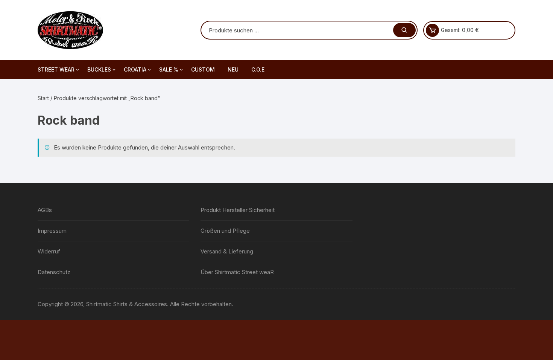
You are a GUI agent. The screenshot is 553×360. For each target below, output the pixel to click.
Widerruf (49, 251)
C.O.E (257, 69)
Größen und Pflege (225, 230)
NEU (233, 69)
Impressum (52, 230)
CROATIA (135, 69)
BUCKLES (99, 69)
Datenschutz (54, 272)
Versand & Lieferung (227, 251)
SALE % (168, 69)
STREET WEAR (56, 69)
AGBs (45, 210)
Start (43, 98)
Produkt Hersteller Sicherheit (238, 210)
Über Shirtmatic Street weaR (237, 272)
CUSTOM (203, 69)
